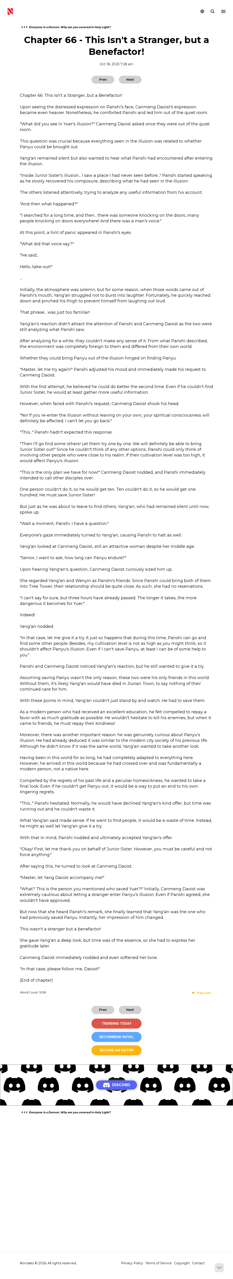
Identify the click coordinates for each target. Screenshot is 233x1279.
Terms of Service (158, 1263)
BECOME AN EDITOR (116, 1050)
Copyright (182, 1263)
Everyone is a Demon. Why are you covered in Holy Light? (70, 27)
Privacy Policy (132, 1263)
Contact (198, 1263)
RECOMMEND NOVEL (116, 1037)
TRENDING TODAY (117, 1024)
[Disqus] (116, 1176)
